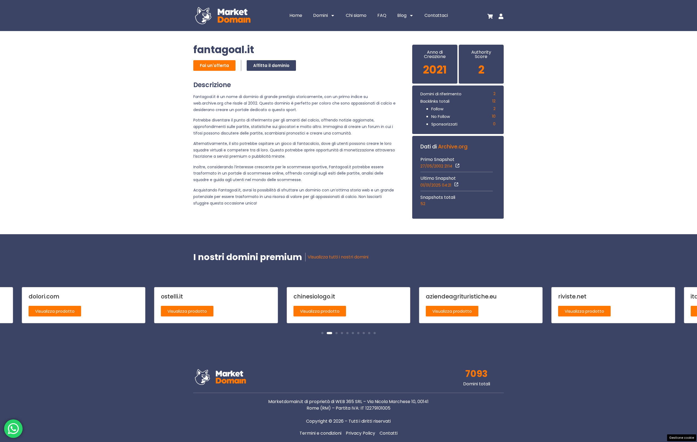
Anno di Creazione (435, 54)
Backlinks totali (435, 101)
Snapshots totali (437, 197)
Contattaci (436, 15)
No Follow (440, 116)
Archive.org (452, 146)
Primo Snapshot (437, 159)
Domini (320, 15)
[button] (322, 333)
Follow (437, 109)
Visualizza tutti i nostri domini (338, 257)
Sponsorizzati (444, 124)
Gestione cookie (681, 437)
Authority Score (481, 54)
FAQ (381, 15)
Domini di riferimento (440, 94)
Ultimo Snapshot (438, 178)
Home (295, 15)
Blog (401, 15)
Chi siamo (356, 15)
